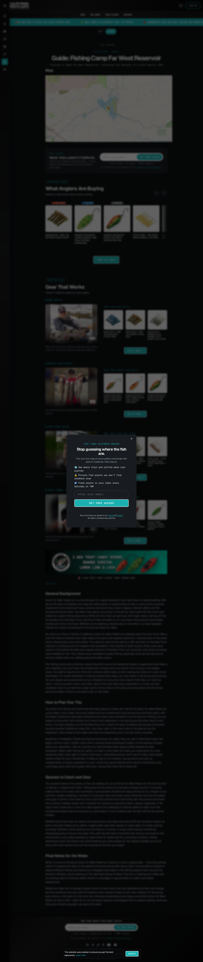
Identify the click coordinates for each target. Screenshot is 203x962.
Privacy (119, 515)
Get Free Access (101, 503)
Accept (132, 953)
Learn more (80, 955)
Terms (111, 515)
